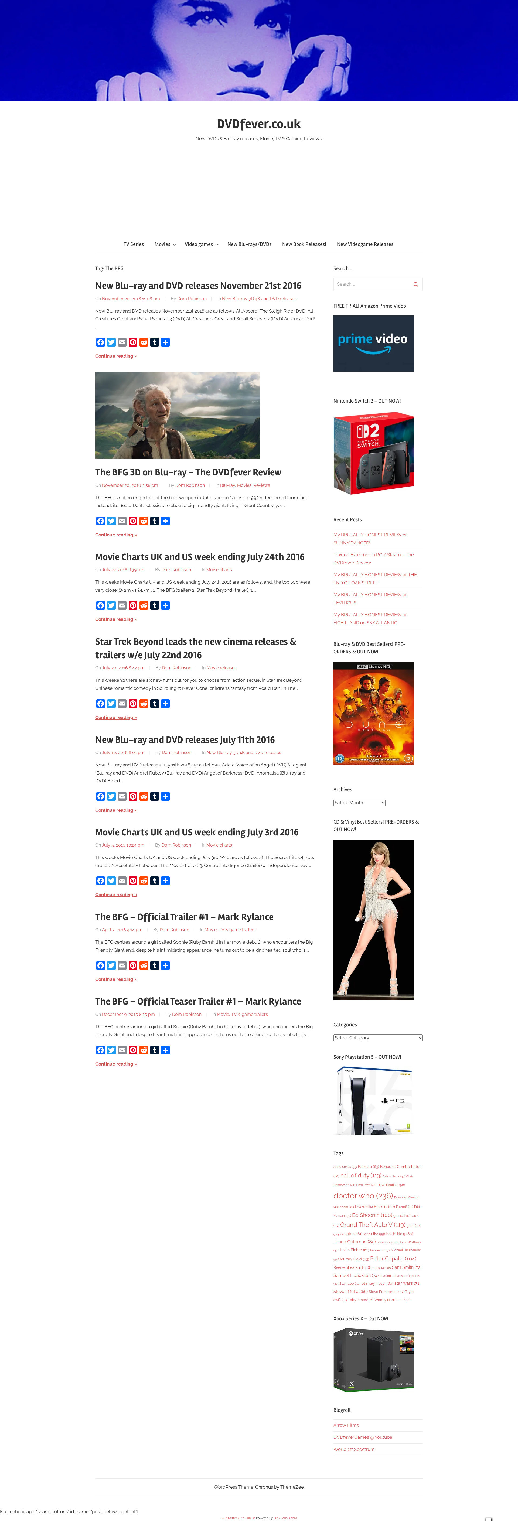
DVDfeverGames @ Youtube (362, 1437)
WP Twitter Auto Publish (238, 1518)
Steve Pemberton (386, 1292)
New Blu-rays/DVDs (249, 244)
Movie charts (219, 569)
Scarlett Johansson (397, 1276)
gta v (354, 1234)
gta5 (339, 1234)
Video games (199, 244)
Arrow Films (346, 1425)
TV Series (134, 244)
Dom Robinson (192, 298)
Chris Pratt (366, 1185)
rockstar (382, 1267)
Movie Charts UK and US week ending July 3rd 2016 (197, 832)
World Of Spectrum (354, 1449)
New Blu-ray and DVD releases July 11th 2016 (185, 740)
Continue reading (114, 356)
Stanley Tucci (377, 1283)
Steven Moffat (350, 1291)
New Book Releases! (304, 244)
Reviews (262, 485)
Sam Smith (406, 1267)
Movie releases (222, 667)
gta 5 (413, 1226)
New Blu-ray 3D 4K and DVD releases (259, 298)
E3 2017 (384, 1206)
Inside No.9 (399, 1234)
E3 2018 (404, 1207)
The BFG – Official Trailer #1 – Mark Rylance (184, 917)
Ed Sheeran (372, 1215)
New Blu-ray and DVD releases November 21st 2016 (198, 286)
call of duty (360, 1175)
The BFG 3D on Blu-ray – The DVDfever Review (188, 472)
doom (347, 1206)
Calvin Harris (394, 1176)
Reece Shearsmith (353, 1267)
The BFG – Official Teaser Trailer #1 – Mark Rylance (198, 1002)
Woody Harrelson (392, 1299)
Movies (162, 244)
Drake (364, 1206)
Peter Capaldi (393, 1258)
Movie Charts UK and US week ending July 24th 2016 (200, 557)
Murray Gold (354, 1259)
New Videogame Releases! (366, 244)
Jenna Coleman (354, 1241)
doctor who (363, 1195)
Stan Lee (349, 1284)
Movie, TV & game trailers (230, 929)
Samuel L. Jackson (356, 1275)
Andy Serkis (345, 1167)
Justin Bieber (354, 1250)
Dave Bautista (391, 1185)
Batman (368, 1166)
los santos (380, 1250)
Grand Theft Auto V (372, 1224)
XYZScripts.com (286, 1518)
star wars (407, 1283)
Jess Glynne (387, 1242)
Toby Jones (360, 1300)
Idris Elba (374, 1234)
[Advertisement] (259, 183)
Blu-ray (227, 485)
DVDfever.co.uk (259, 124)
